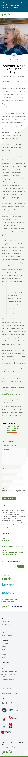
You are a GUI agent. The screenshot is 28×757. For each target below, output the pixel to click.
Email (4, 475)
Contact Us (4, 657)
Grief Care (4, 632)
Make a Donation (6, 688)
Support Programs (6, 635)
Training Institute (6, 677)
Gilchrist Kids (5, 629)
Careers (3, 654)
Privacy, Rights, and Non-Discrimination (11, 747)
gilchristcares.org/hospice (11, 394)
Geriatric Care (5, 621)
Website (4, 481)
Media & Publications (7, 652)
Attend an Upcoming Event (9, 693)
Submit (20, 566)
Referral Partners (6, 666)
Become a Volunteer (7, 691)
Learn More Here (6, 10)
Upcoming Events (6, 649)
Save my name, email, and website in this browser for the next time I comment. (13, 491)
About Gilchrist (5, 644)
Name (4, 468)
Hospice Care (14, 76)
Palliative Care (5, 624)
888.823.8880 (5, 540)
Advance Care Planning (8, 674)
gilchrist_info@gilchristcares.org (12, 546)
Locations (4, 646)
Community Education (7, 679)
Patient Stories (21, 76)
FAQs (2, 668)
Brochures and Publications (9, 671)
